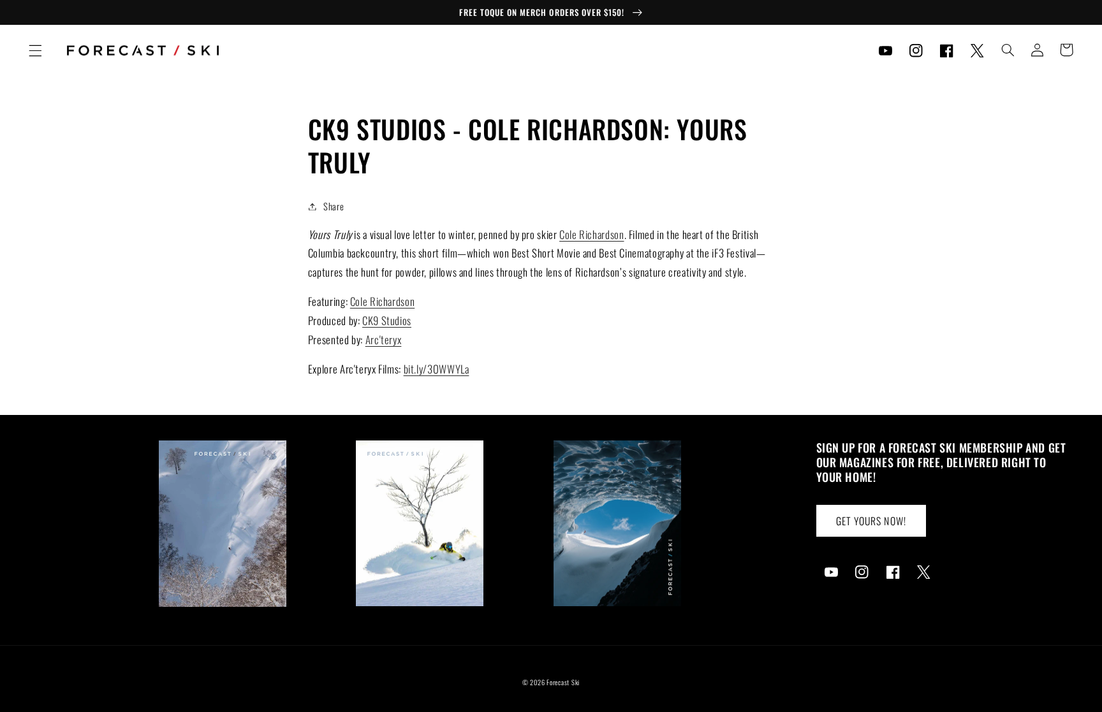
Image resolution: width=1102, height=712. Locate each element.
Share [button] (333, 206)
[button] (35, 50)
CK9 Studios (386, 320)
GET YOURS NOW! (871, 520)
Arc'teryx (383, 339)
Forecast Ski (563, 682)
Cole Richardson (591, 234)
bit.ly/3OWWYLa (436, 369)
